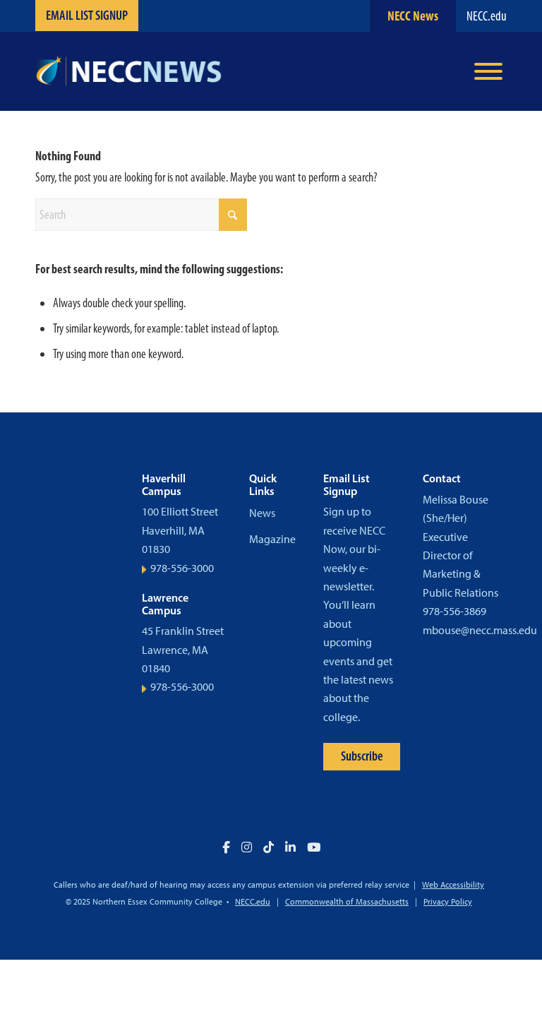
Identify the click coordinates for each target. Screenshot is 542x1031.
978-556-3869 (454, 611)
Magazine (272, 539)
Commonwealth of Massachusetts (347, 902)
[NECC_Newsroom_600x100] (128, 71)
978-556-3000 (182, 568)
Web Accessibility (453, 885)
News (262, 513)
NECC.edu (486, 16)
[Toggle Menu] (488, 71)
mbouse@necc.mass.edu (480, 630)
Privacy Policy (447, 902)
